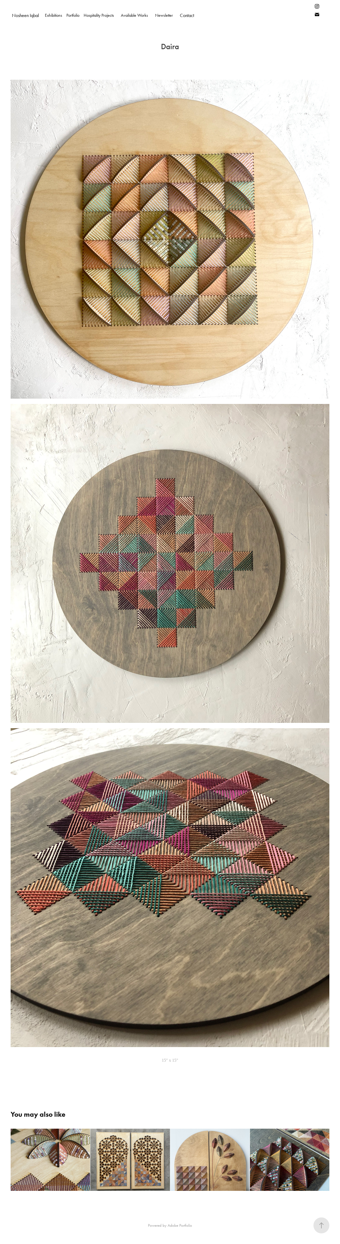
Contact (187, 15)
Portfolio (72, 15)
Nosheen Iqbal (25, 15)
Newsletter (164, 15)
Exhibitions (53, 15)
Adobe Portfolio (180, 1225)
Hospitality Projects (99, 15)
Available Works (134, 15)
